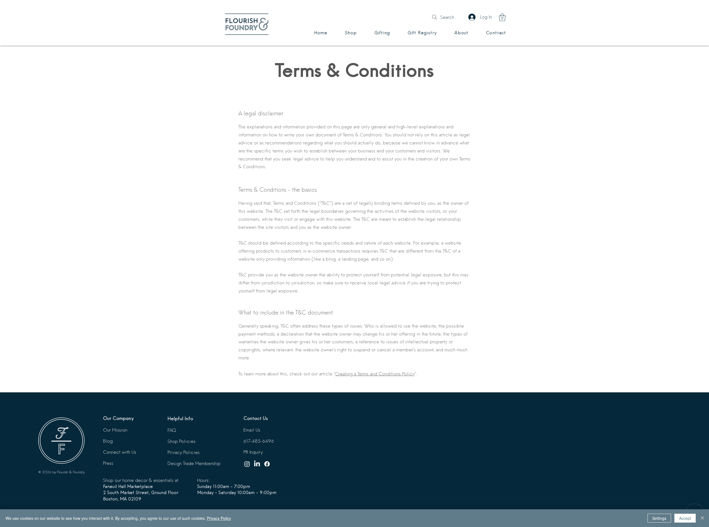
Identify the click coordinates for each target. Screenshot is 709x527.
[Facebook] (267, 464)
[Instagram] (247, 464)
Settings (659, 518)
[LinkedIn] (257, 464)
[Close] (702, 518)
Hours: (203, 480)
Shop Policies (182, 441)
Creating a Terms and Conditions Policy (375, 374)
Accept (685, 518)
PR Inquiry (253, 452)
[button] (502, 17)
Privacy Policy (219, 518)
